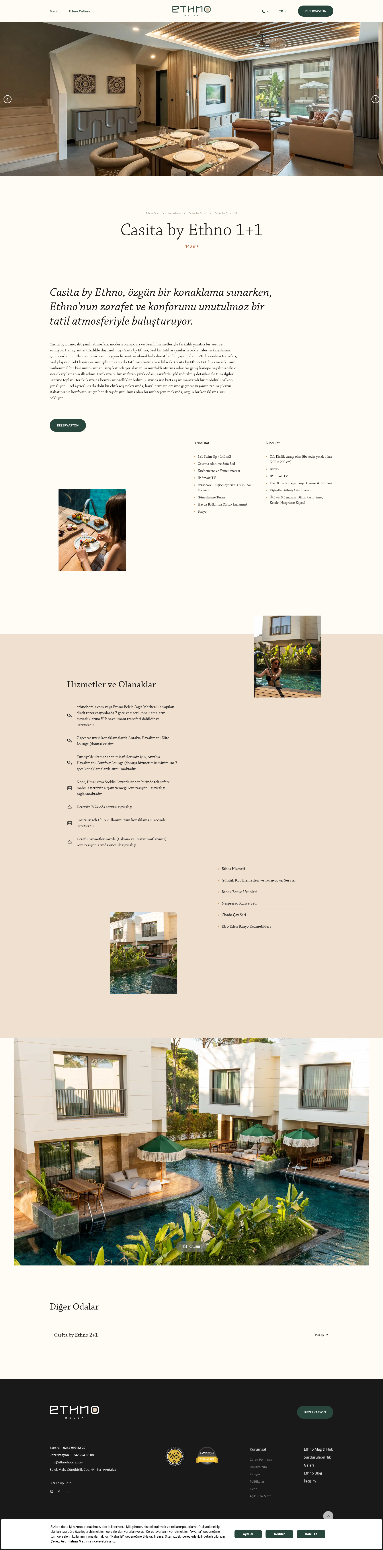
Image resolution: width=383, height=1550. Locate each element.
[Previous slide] (8, 99)
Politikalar (257, 1481)
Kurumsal (258, 1449)
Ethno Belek (153, 213)
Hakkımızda (258, 1467)
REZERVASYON (68, 425)
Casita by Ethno (198, 213)
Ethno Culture (79, 11)
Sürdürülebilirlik (317, 1457)
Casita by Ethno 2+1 (189, 1335)
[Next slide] (375, 99)
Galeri (309, 1465)
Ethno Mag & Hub (318, 1449)
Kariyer (255, 1474)
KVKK (254, 1489)
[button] (265, 11)
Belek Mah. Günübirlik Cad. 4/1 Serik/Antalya (83, 1469)
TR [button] (281, 11)
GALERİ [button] (194, 1246)
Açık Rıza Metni (261, 1496)
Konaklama (174, 213)
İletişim (310, 1481)
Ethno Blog (313, 1473)
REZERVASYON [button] (315, 11)
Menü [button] (54, 11)
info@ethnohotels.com (66, 1462)
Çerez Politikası (261, 1459)
